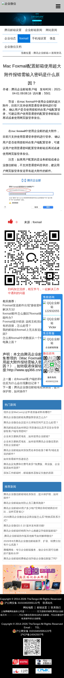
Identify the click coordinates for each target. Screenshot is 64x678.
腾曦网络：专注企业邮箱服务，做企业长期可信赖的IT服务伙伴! (31, 551)
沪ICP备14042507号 (32, 634)
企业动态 (10, 38)
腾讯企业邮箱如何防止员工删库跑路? (24, 503)
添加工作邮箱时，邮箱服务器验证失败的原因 (28, 472)
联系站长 (48, 602)
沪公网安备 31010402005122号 (34, 631)
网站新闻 (51, 30)
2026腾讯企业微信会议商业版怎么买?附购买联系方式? (32, 518)
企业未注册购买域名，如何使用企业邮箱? (27, 436)
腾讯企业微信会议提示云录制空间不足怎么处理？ (31, 422)
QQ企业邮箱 (12, 615)
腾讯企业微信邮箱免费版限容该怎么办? (25, 417)
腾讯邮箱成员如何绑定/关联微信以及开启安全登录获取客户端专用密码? (31, 429)
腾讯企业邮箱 (40, 52)
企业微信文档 (13, 46)
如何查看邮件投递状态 (16, 459)
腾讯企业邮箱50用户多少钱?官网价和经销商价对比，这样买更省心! (31, 510)
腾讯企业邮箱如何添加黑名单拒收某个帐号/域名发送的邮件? (31, 452)
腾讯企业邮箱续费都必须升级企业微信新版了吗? (30, 558)
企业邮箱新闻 (33, 30)
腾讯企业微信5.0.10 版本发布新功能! (24, 525)
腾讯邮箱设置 (13, 30)
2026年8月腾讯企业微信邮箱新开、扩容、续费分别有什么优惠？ (32, 543)
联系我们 (56, 607)
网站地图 (28, 607)
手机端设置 (39, 38)
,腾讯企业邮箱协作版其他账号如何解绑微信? (28, 535)
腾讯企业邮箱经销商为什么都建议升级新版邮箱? (30, 530)
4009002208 (52, 381)
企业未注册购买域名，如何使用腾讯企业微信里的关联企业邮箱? (31, 443)
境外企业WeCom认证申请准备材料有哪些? (27, 412)
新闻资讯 (56, 52)
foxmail (23, 38)
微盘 (52, 38)
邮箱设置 (42, 607)
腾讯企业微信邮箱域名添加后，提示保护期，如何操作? (31, 496)
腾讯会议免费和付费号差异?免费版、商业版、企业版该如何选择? (32, 466)
